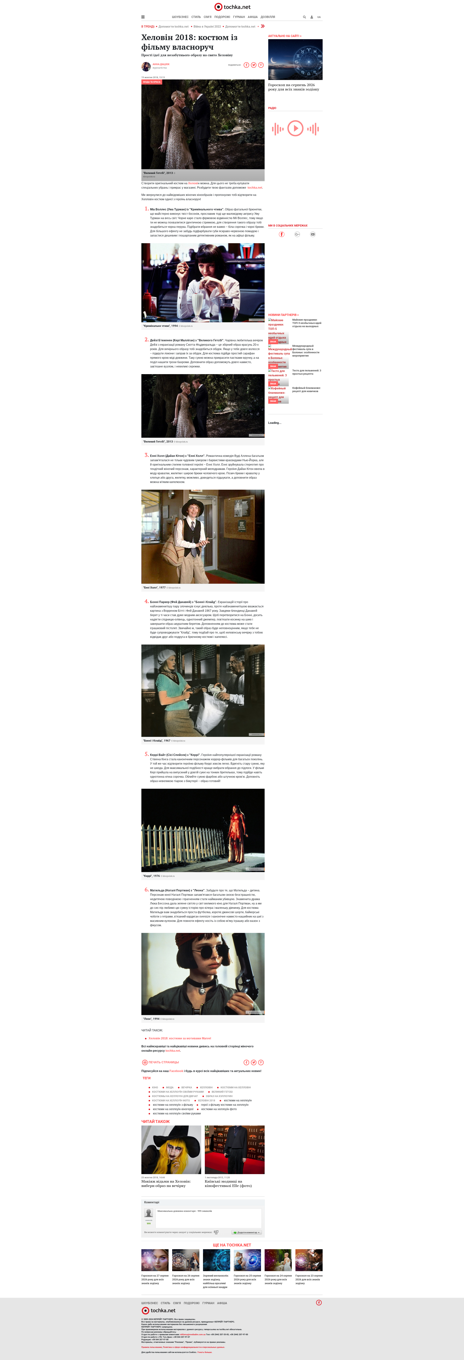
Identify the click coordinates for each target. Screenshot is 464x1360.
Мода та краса (151, 82)
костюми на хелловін (236, 1087)
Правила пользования (151, 1347)
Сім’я (208, 17)
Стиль (196, 17)
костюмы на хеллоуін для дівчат (175, 1096)
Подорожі (222, 17)
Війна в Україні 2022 (207, 26)
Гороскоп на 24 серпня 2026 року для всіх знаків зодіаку (278, 1279)
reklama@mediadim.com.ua (193, 1334)
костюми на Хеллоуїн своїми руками (178, 1091)
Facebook (176, 1071)
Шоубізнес (180, 17)
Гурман (239, 17)
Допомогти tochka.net (174, 26)
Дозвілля (268, 17)
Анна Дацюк (161, 64)
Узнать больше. (204, 1352)
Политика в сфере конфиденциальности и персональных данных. (194, 1347)
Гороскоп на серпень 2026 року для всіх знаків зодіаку (293, 87)
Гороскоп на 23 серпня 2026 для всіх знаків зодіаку (309, 1279)
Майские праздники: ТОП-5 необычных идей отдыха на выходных (306, 323)
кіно (155, 1087)
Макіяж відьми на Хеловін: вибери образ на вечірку (166, 1183)
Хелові (193, 183)
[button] (311, 17)
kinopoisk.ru (149, 176)
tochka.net (255, 187)
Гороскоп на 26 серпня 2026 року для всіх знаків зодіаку (185, 1279)
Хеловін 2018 (206, 1100)
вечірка (186, 1087)
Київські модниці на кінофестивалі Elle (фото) (228, 1183)
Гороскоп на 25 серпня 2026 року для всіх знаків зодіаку (247, 1279)
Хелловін (206, 1087)
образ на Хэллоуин (219, 1096)
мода (169, 1087)
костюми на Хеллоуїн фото (171, 1100)
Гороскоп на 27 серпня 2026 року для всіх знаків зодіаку (155, 1279)
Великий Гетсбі (222, 1091)
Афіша (253, 17)
